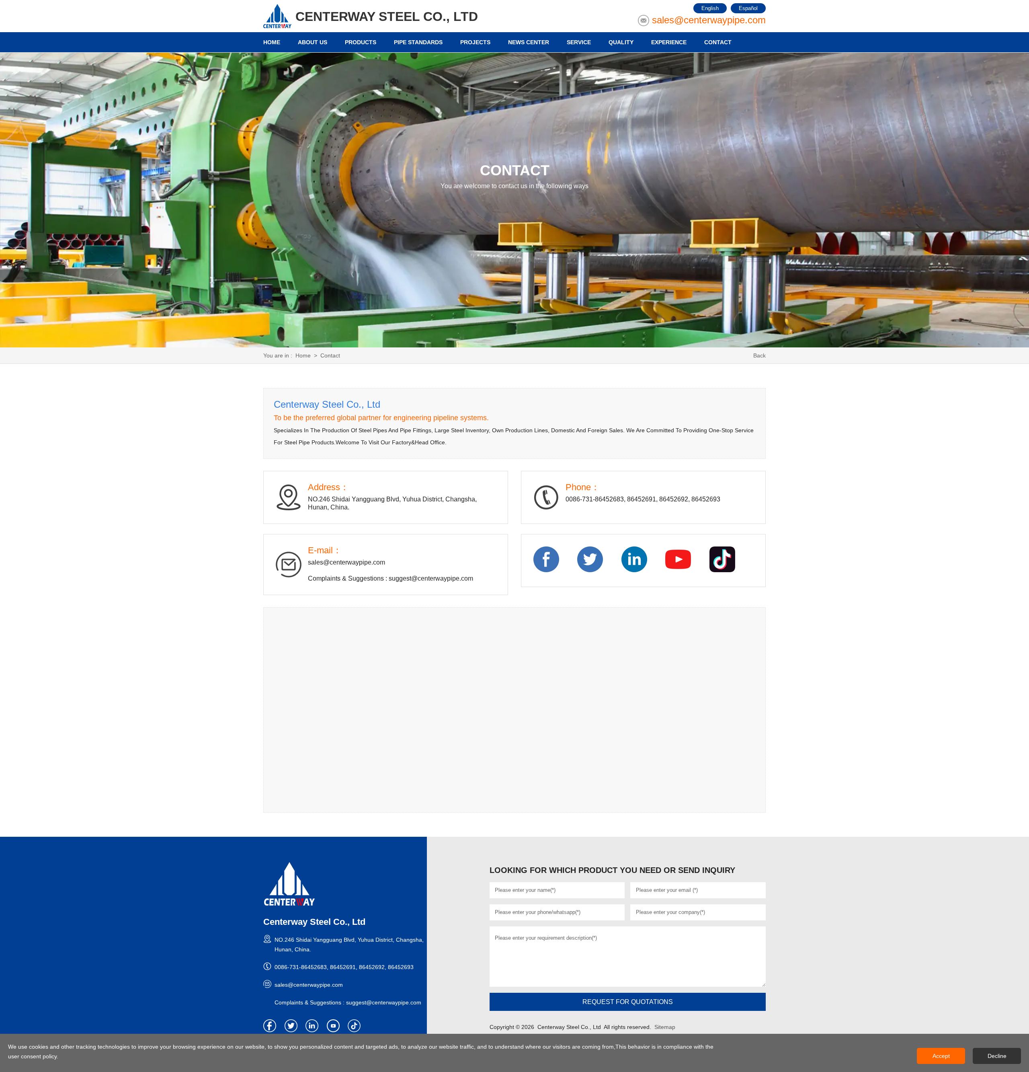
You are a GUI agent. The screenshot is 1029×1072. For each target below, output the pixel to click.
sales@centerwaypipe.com (709, 19)
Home (303, 355)
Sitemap (664, 1027)
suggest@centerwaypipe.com (431, 578)
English (710, 8)
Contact (330, 355)
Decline (997, 1056)
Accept (941, 1056)
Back (759, 355)
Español (748, 8)
